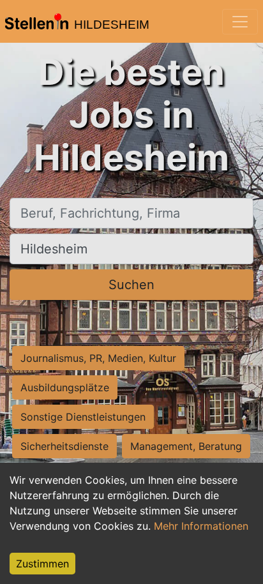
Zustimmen (42, 563)
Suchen (131, 284)
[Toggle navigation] (240, 21)
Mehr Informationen (201, 526)
